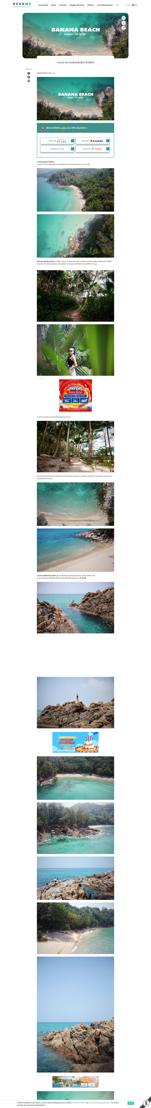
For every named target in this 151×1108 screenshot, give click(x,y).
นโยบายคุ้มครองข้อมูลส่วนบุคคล (100, 1103)
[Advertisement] (75, 657)
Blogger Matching (77, 5)
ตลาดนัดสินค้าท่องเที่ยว (105, 5)
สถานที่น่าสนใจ (43, 5)
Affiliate (90, 5)
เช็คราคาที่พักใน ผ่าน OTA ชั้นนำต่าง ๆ (66, 128)
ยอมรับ (131, 1103)
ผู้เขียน (53, 5)
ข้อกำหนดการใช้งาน (79, 1103)
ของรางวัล (62, 5)
